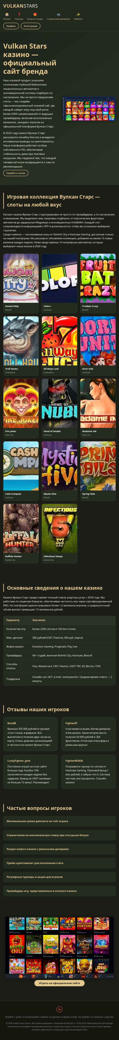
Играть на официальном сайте (59, 983)
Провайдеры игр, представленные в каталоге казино (42, 891)
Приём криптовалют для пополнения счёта (35, 863)
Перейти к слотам (15, 173)
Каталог (7, 16)
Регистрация (30, 26)
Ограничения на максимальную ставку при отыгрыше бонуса (48, 835)
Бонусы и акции (35, 16)
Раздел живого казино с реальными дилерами (38, 849)
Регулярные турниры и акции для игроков (35, 877)
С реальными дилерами (58, 16)
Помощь (19, 16)
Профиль (11, 26)
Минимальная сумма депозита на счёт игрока (37, 821)
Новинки (78, 16)
